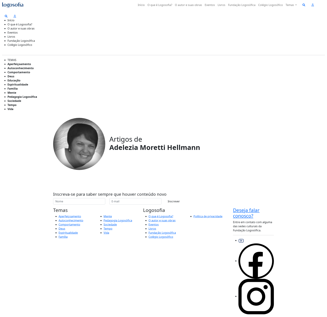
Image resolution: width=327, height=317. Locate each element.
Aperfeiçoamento (19, 64)
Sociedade (14, 101)
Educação (13, 80)
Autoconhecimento (20, 68)
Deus (10, 76)
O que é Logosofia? (159, 5)
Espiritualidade (17, 84)
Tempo (12, 105)
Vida (10, 109)
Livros (221, 5)
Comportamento (18, 72)
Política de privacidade (207, 216)
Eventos (210, 5)
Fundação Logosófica (241, 5)
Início (141, 5)
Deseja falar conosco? (246, 213)
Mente (11, 93)
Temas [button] (290, 5)
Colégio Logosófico (270, 5)
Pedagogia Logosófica (22, 97)
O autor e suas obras (188, 5)
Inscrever (174, 201)
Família (12, 88)
